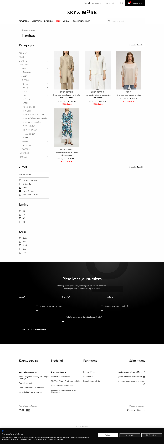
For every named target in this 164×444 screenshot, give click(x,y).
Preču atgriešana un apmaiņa (31, 388)
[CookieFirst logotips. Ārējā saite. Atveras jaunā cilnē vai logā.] (3, 431)
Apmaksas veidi (25, 383)
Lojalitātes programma (29, 372)
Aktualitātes (88, 376)
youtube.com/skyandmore (130, 376)
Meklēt (109, 21)
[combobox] (141, 45)
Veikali (66, 21)
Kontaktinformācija (91, 381)
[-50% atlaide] (66, 70)
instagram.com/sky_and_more (131, 381)
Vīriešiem (37, 21)
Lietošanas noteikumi (60, 376)
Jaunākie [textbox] (140, 45)
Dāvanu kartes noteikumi (62, 386)
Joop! (128, 92)
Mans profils (110, 3)
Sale (58, 21)
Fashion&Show (81, 21)
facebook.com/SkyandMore (129, 372)
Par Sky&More (89, 372)
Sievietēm (24, 21)
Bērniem (48, 21)
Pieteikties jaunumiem (92, 3)
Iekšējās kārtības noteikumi (30, 392)
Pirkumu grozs (136, 3)
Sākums (24, 30)
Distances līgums (58, 372)
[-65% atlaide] (66, 127)
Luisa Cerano (66, 92)
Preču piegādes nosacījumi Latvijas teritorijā (34, 377)
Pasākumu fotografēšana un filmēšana (63, 391)
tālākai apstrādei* (94, 317)
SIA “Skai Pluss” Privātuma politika (65, 381)
